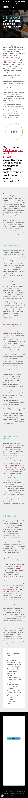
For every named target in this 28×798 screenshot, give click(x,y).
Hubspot (18, 568)
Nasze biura (10, 753)
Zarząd (9, 762)
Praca (8, 766)
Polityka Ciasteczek (12, 775)
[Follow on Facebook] (11, 780)
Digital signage (7, 324)
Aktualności (10, 764)
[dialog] (2, 795)
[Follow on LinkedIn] (8, 780)
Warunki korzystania (12, 773)
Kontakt (9, 745)
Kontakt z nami (13, 738)
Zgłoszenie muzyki (12, 751)
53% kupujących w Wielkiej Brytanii (13, 153)
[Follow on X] (15, 780)
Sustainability (10, 771)
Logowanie (18, 3)
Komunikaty (14, 537)
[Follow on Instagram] (18, 780)
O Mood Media (11, 760)
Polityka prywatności (12, 769)
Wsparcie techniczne (12, 749)
